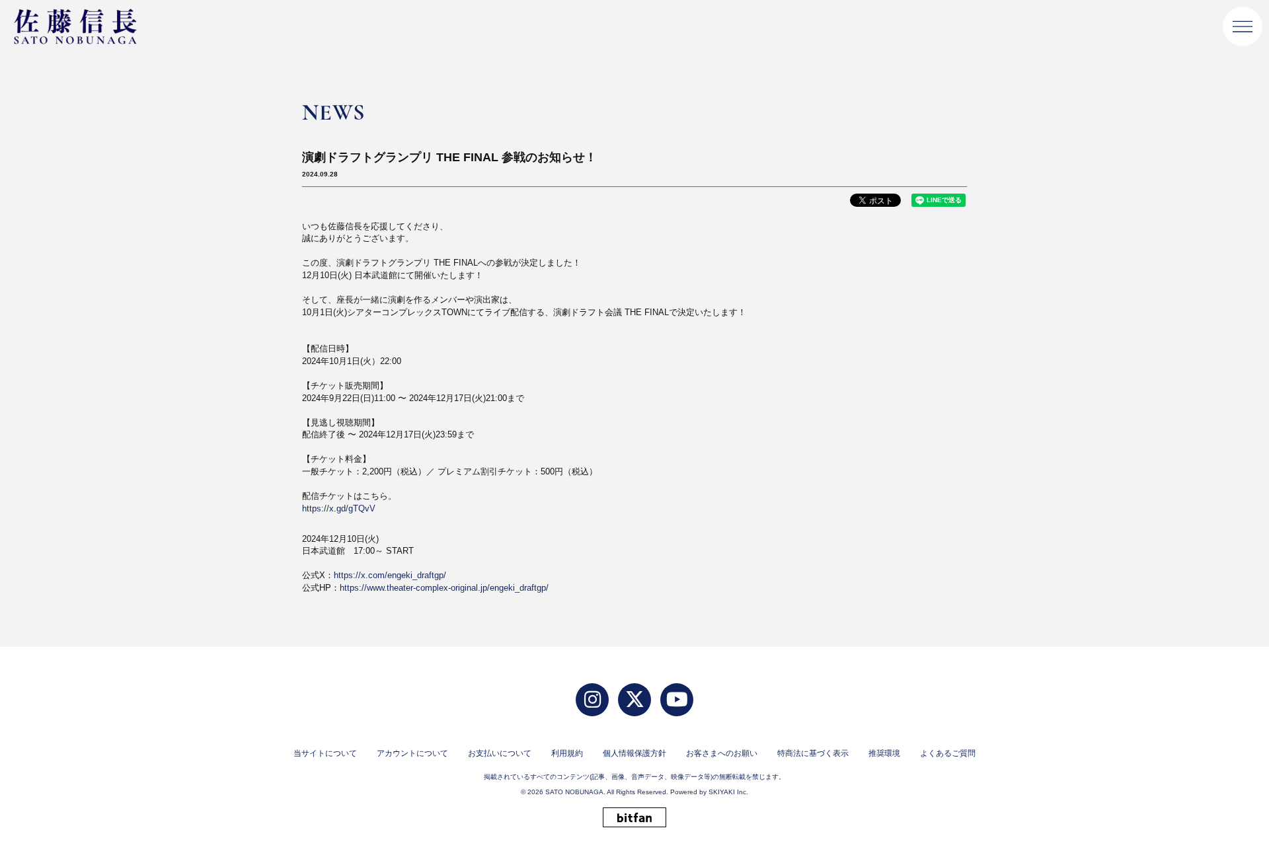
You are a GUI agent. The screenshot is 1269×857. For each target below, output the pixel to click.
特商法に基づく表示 (813, 753)
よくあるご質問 (948, 753)
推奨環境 (884, 753)
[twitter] (634, 699)
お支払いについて (499, 753)
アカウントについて (412, 753)
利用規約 (567, 753)
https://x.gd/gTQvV (338, 508)
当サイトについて (325, 753)
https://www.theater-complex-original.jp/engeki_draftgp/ (444, 588)
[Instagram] (592, 699)
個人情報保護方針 (634, 753)
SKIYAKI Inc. (728, 792)
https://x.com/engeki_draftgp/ (390, 575)
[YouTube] (676, 699)
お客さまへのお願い (721, 753)
